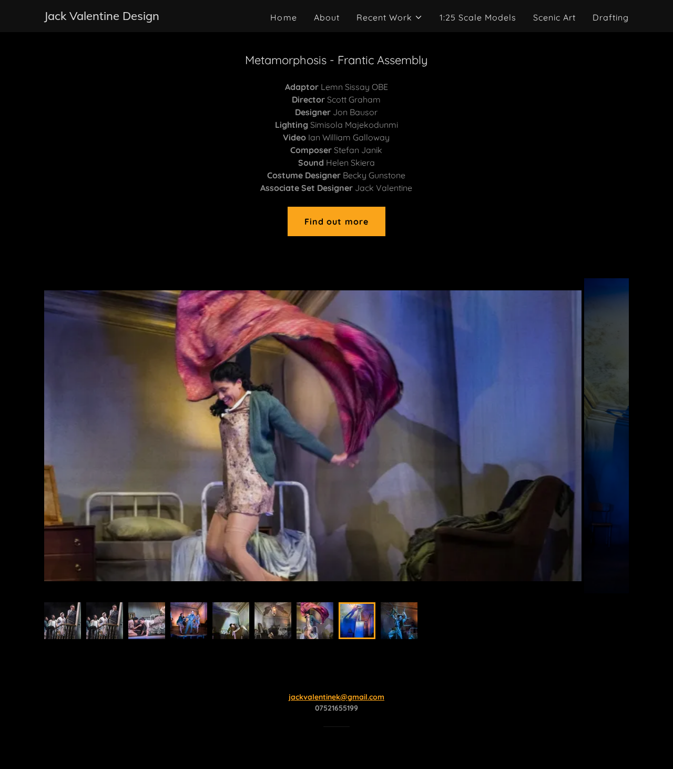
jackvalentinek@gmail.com (336, 697)
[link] (101, 17)
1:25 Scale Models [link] (478, 17)
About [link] (327, 17)
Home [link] (283, 17)
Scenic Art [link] (554, 17)
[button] (389, 17)
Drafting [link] (611, 17)
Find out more (336, 221)
